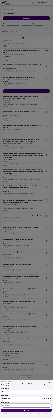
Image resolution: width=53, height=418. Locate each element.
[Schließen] (50, 382)
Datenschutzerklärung (28, 413)
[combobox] (26, 392)
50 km (47, 398)
